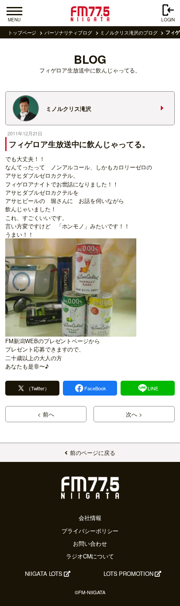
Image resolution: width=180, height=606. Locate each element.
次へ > (134, 414)
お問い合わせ (90, 543)
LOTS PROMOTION (128, 573)
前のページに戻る (92, 452)
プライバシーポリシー (90, 531)
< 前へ (46, 414)
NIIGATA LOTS (43, 573)
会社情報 (90, 517)
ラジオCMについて (90, 556)
